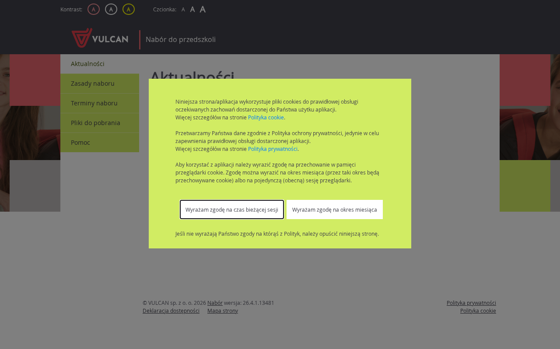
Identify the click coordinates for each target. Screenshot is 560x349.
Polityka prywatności (273, 148)
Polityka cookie (266, 117)
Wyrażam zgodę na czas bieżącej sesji (232, 209)
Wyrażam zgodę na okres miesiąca (334, 209)
